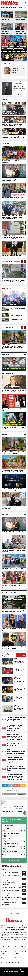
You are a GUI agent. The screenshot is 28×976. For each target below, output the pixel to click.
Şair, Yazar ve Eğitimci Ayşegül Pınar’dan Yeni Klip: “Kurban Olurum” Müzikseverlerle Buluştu (14, 348)
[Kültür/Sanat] (25, 434)
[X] (12, 913)
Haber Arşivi (19, 962)
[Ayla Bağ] (7, 70)
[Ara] (23, 2)
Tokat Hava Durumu (21, 946)
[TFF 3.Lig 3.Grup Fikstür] (25, 866)
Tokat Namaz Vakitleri (5, 952)
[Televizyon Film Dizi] (25, 593)
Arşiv (25, 7)
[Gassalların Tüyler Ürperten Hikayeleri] (14, 108)
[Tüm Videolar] (25, 99)
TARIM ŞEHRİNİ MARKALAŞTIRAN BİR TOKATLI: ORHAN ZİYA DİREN (18, 71)
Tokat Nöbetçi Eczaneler (5, 947)
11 (14, 51)
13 (17, 51)
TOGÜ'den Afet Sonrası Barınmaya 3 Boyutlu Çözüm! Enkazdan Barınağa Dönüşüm (16, 751)
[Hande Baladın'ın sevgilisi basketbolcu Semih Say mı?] (7, 57)
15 (19, 51)
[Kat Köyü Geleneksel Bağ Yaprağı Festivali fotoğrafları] (5, 309)
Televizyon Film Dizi (9, 593)
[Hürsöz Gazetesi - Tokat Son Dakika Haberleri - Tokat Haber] (9, 2)
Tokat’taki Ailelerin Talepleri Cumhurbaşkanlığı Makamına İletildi (16, 768)
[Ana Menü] (25, 2)
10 (13, 51)
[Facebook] (10, 913)
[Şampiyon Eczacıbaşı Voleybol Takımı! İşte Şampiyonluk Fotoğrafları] (5, 320)
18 (23, 51)
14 (18, 51)
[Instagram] (15, 913)
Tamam (19, 974)
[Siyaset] (25, 514)
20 (26, 51)
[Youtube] (18, 913)
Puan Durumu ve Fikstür (6, 958)
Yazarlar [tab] (7, 64)
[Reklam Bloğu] (14, 88)
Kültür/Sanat (6, 344)
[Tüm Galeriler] (25, 288)
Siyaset (5, 514)
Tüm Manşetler (20, 957)
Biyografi (5, 355)
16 (21, 51)
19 (24, 51)
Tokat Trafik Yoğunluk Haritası (21, 952)
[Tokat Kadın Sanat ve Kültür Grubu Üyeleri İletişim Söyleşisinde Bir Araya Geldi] (5, 314)
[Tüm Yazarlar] (25, 64)
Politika (20, 7)
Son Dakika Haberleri (8, 962)
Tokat (3, 7)
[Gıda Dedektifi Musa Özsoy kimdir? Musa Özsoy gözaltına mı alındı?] (20, 57)
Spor (14, 7)
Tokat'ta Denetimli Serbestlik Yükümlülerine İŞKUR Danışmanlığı (16, 719)
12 (15, 51)
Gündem (9, 7)
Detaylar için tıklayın (14, 860)
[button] (22, 261)
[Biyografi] (25, 354)
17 (22, 51)
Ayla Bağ (14, 68)
